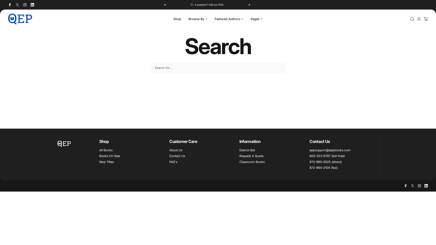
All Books (106, 150)
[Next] (249, 5)
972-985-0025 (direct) (325, 162)
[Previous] (165, 5)
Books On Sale (109, 156)
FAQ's (173, 162)
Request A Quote (251, 156)
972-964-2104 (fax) (323, 167)
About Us (175, 150)
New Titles (106, 162)
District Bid (247, 150)
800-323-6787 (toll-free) (327, 156)
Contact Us (177, 156)
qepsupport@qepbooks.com (329, 150)
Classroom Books (252, 162)
